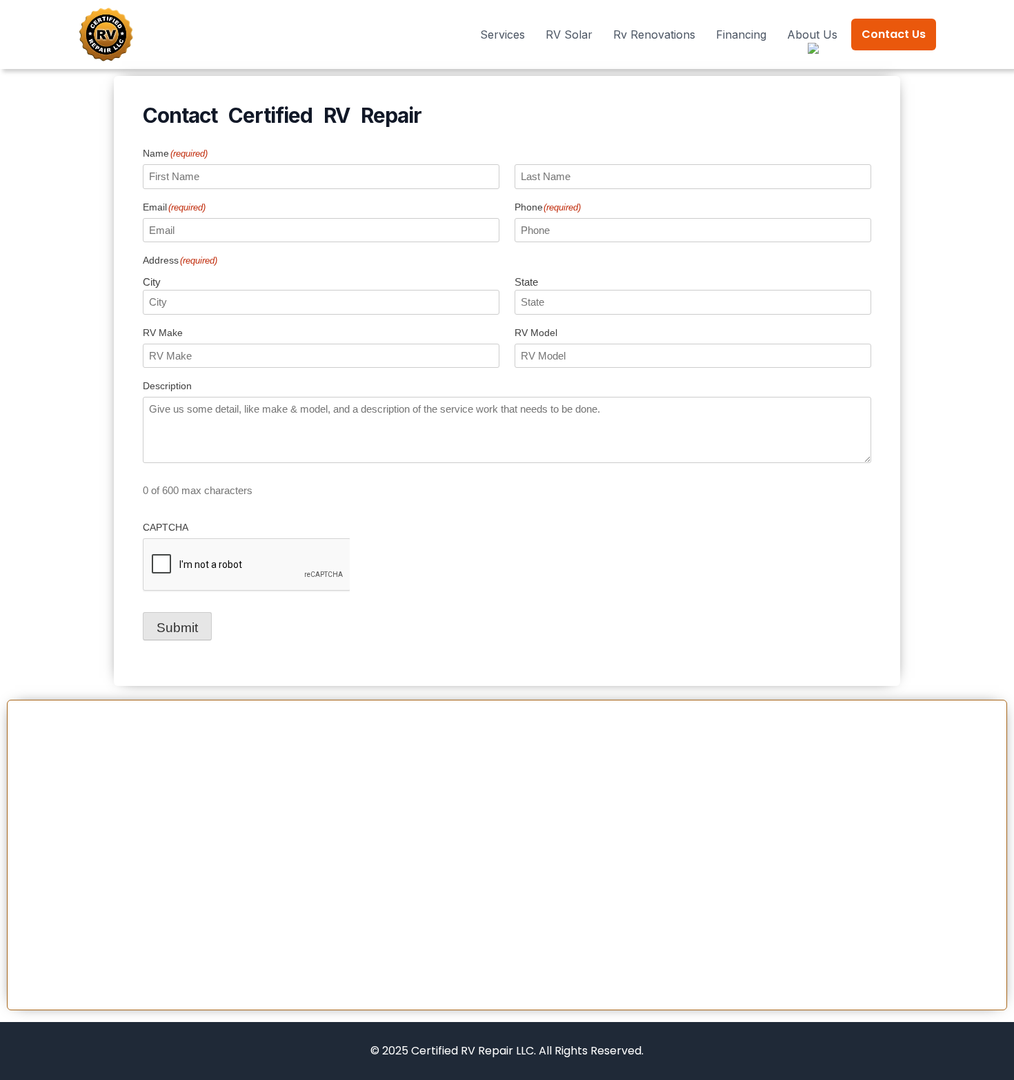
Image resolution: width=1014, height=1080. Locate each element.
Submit (177, 627)
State (526, 282)
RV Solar (569, 34)
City (152, 282)
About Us (812, 34)
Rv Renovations (654, 34)
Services (502, 34)
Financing (741, 34)
